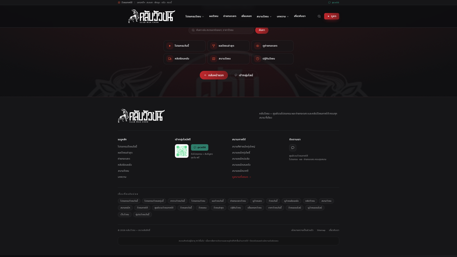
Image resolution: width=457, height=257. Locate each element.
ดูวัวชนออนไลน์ (315, 207)
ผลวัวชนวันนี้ (218, 201)
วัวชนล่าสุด (219, 207)
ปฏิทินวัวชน (235, 207)
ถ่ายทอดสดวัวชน (238, 201)
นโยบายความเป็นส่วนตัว (302, 230)
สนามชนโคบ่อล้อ (241, 159)
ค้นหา (262, 30)
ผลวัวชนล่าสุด (125, 153)
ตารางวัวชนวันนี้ (177, 201)
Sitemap (321, 230)
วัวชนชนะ (203, 207)
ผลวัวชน (213, 16)
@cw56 (335, 2)
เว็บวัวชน (124, 214)
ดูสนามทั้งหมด (240, 177)
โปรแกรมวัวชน (193, 16)
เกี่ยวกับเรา (300, 16)
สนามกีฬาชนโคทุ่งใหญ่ (243, 146)
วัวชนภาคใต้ (142, 207)
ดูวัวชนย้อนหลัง (291, 201)
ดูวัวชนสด (257, 201)
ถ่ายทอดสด (229, 16)
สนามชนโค (125, 207)
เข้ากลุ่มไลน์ (246, 75)
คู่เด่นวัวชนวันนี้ (142, 214)
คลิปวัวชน (310, 201)
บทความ (281, 16)
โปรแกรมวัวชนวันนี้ (127, 146)
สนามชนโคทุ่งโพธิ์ (241, 153)
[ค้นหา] (319, 16)
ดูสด (333, 16)
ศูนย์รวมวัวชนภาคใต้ (164, 207)
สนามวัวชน (263, 16)
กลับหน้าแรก (216, 75)
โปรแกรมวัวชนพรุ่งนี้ (154, 201)
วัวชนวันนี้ (273, 201)
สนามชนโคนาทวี (240, 171)
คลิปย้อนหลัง (125, 165)
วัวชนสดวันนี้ (186, 207)
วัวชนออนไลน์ (294, 207)
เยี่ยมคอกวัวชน (255, 207)
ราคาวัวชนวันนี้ (275, 207)
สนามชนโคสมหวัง (241, 165)
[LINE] (292, 147)
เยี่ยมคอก (246, 16)
